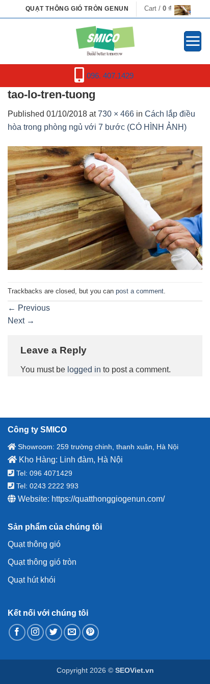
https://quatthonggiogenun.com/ (108, 499)
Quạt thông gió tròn (42, 562)
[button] (164, 8)
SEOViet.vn (134, 670)
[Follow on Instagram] (35, 632)
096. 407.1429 (110, 75)
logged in (84, 369)
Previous (29, 308)
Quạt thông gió (34, 544)
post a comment (140, 291)
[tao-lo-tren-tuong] (105, 207)
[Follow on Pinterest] (90, 632)
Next (21, 320)
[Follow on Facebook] (17, 632)
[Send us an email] (72, 632)
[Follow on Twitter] (53, 632)
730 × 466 (116, 114)
